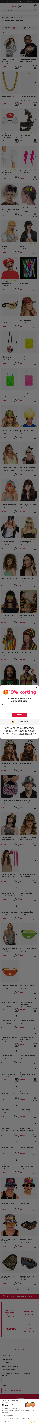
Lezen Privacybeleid (7, 1415)
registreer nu (19, 715)
